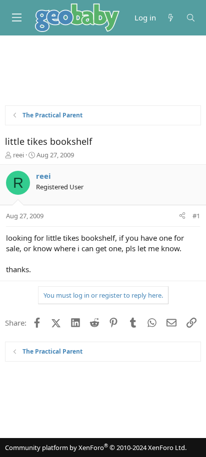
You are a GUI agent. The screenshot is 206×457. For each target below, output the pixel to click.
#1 (196, 215)
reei (18, 154)
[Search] (190, 17)
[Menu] (17, 17)
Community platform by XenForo (95, 447)
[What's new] (170, 17)
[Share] (182, 216)
